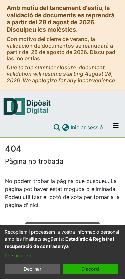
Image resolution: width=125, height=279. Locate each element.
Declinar (32, 269)
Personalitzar (19, 255)
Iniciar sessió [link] (87, 127)
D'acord (90, 269)
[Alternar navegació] (115, 127)
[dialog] (62, 252)
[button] (57, 127)
